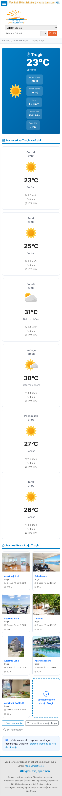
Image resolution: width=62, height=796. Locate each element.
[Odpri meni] (4, 3)
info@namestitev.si (34, 765)
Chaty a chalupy (44, 784)
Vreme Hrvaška (20, 40)
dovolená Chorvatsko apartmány (38, 777)
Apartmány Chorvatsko (35, 787)
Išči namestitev (14, 729)
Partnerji (20, 787)
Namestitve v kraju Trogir (43, 723)
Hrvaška (6, 40)
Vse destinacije (14, 723)
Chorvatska (30, 781)
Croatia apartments (26, 784)
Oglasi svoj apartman (36, 771)
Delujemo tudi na (15, 777)
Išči (53, 33)
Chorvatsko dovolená (13, 781)
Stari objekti (9, 787)
